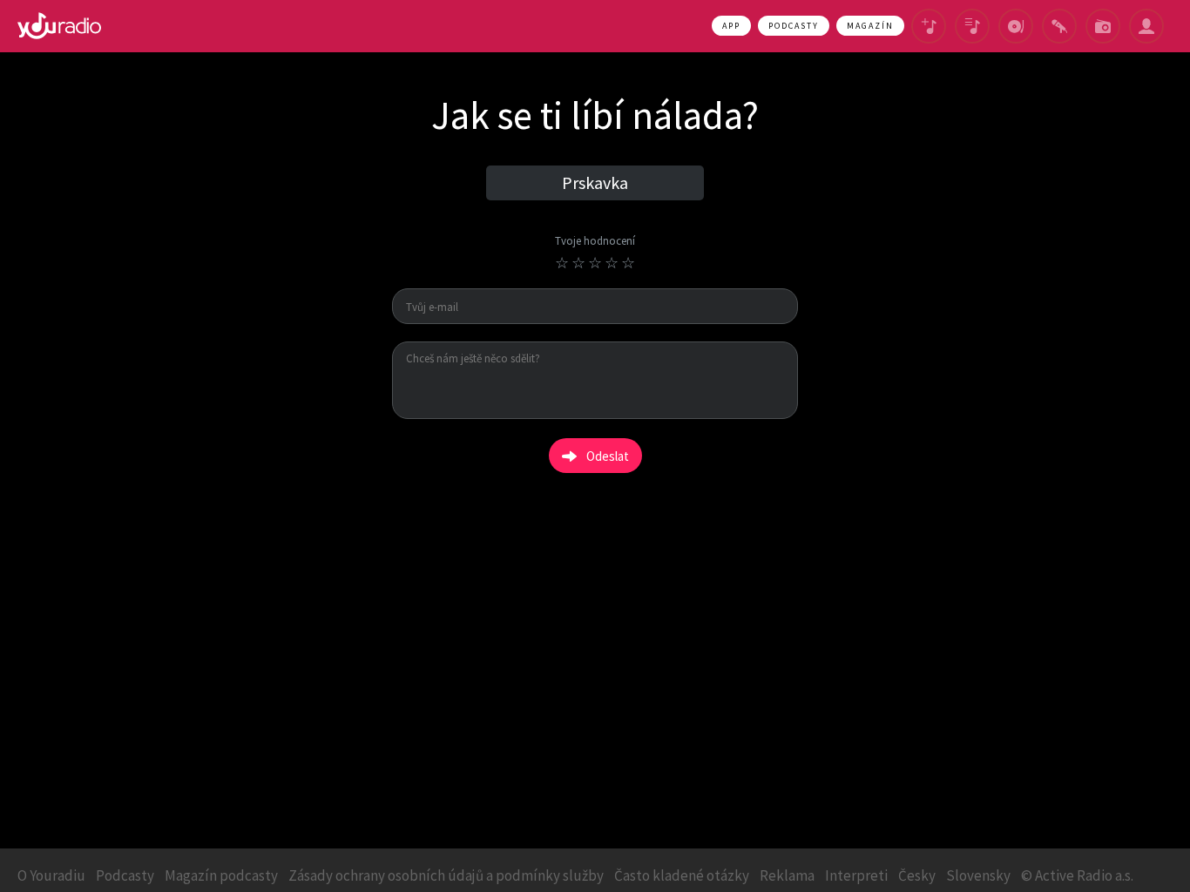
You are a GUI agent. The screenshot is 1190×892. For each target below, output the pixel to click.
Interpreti (856, 875)
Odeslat (607, 456)
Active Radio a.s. (1084, 875)
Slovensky (978, 875)
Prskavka (595, 182)
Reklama (787, 875)
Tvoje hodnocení (595, 241)
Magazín (870, 25)
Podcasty (793, 25)
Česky (917, 875)
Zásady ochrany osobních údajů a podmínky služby (446, 875)
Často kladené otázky (681, 875)
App (731, 25)
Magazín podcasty (221, 875)
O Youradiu (51, 875)
